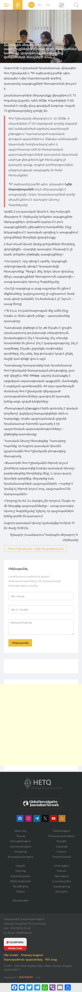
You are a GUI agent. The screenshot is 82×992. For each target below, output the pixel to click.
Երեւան (61, 870)
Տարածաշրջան (20, 876)
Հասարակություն (20, 846)
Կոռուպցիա (61, 865)
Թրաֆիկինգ (20, 886)
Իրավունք (20, 851)
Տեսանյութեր (20, 900)
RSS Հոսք (51, 959)
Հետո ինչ (21, 830)
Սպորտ (61, 851)
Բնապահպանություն (61, 836)
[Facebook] (14, 987)
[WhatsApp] (45, 987)
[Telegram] (37, 987)
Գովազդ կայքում (32, 955)
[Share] (68, 987)
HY (31, 5)
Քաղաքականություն (20, 856)
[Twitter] (29, 987)
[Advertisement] (41, 725)
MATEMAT (26, 977)
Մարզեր (61, 841)
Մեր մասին (11, 955)
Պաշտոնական (61, 856)
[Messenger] (22, 987)
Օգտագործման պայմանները (23, 959)
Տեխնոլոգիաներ (20, 881)
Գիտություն (62, 876)
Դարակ (20, 836)
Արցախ (20, 865)
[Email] (60, 987)
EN (48, 5)
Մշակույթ (61, 846)
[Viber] (52, 987)
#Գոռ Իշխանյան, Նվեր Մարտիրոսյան (36, 549)
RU (39, 5)
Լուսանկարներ (61, 881)
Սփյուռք (20, 870)
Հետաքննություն (20, 841)
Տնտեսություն (61, 830)
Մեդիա (20, 891)
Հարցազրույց (61, 886)
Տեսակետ (61, 891)
